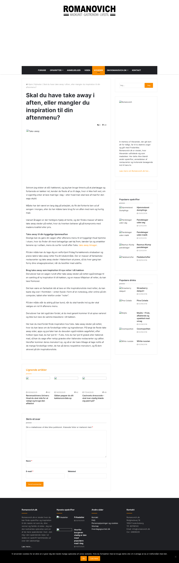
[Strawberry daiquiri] (127, 292)
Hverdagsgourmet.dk (101, 529)
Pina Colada (142, 300)
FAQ (93, 520)
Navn (29, 461)
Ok (84, 558)
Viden (87, 70)
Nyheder (98, 70)
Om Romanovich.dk (117, 70)
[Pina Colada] (127, 304)
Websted (72, 471)
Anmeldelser (74, 70)
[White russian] (127, 345)
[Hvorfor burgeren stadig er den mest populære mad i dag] (64, 533)
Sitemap (95, 526)
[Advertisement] (89, 40)
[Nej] (175, 556)
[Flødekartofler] (127, 261)
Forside (42, 70)
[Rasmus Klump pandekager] (127, 248)
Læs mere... (27, 546)
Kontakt (136, 70)
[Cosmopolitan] (127, 332)
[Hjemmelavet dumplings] (127, 211)
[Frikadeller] (64, 521)
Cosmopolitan (143, 329)
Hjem (30, 84)
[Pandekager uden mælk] (127, 236)
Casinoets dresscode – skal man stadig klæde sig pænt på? (93, 398)
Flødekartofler (143, 257)
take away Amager (88, 245)
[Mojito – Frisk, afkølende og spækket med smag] (127, 317)
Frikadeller (79, 517)
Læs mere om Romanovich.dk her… (134, 171)
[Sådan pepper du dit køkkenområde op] (66, 383)
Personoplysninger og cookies (105, 523)
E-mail (29, 471)
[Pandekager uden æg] (127, 223)
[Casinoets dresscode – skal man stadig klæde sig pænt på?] (94, 383)
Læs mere (94, 558)
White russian (143, 341)
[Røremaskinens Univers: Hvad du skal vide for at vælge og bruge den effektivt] (38, 383)
